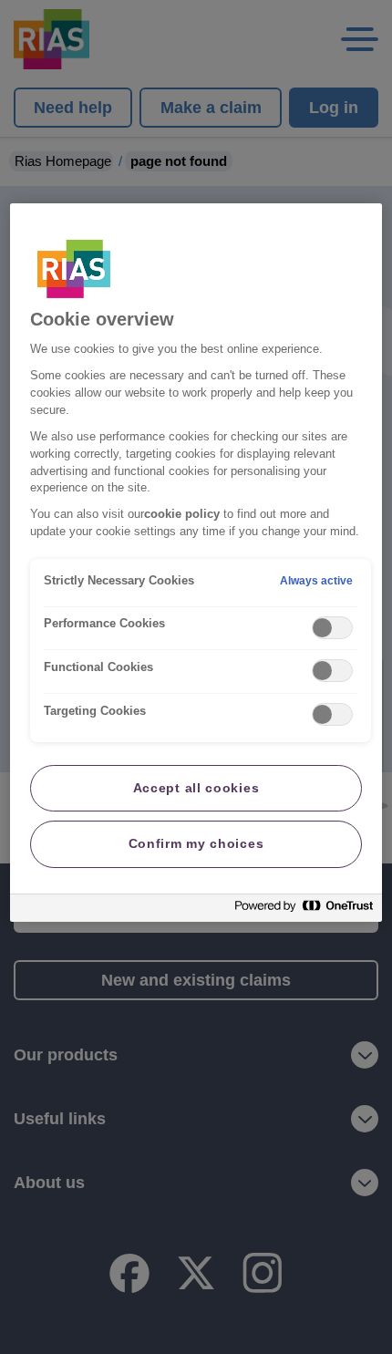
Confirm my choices (196, 843)
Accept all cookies (196, 787)
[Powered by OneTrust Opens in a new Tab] (303, 910)
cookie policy (182, 514)
